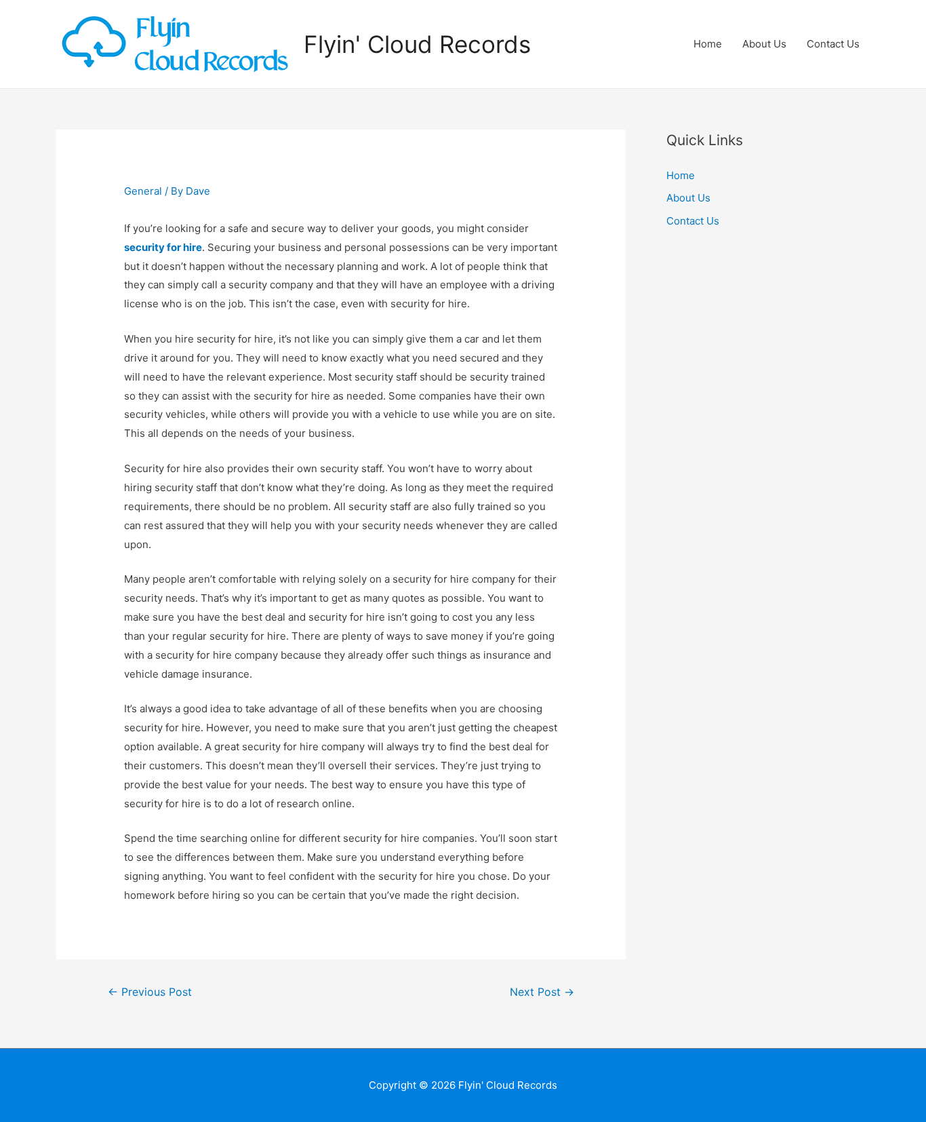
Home (707, 43)
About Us (764, 43)
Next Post (542, 992)
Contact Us (833, 43)
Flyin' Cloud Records (417, 44)
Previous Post (150, 992)
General (143, 191)
